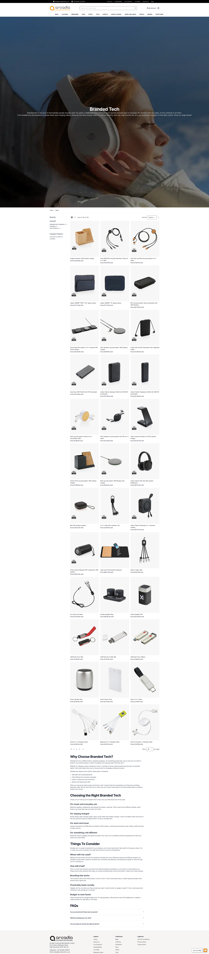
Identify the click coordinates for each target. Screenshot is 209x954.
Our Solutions (98, 944)
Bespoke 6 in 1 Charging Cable (109, 742)
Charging (54, 226)
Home (51, 210)
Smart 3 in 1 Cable (136, 699)
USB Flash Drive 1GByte (138, 657)
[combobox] (108, 8)
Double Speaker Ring (106, 614)
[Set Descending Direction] (158, 217)
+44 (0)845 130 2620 (79, 1)
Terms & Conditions (143, 939)
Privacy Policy (141, 942)
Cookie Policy (141, 944)
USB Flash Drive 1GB (76, 657)
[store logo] (60, 8)
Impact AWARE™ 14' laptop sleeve (110, 303)
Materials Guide (98, 952)
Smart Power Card (106, 699)
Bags (116, 939)
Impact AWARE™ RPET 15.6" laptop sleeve (83, 303)
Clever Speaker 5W (136, 614)
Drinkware (118, 944)
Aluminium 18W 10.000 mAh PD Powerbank (83, 392)
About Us (96, 942)
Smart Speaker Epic (76, 699)
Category (53, 221)
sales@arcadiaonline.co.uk (62, 1)
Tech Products (55, 228)
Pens (116, 947)
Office (117, 950)
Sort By (144, 217)
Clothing (118, 942)
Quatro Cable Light (136, 570)
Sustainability (98, 947)
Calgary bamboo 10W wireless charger (82, 258)
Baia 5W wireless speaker (78, 525)
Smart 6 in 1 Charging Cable (79, 742)
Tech (116, 952)
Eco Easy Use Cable (76, 614)
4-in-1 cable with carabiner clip (110, 525)
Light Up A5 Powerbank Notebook (111, 570)
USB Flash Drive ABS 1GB (108, 657)
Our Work (96, 950)
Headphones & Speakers (58, 224)
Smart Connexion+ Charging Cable (141, 742)
